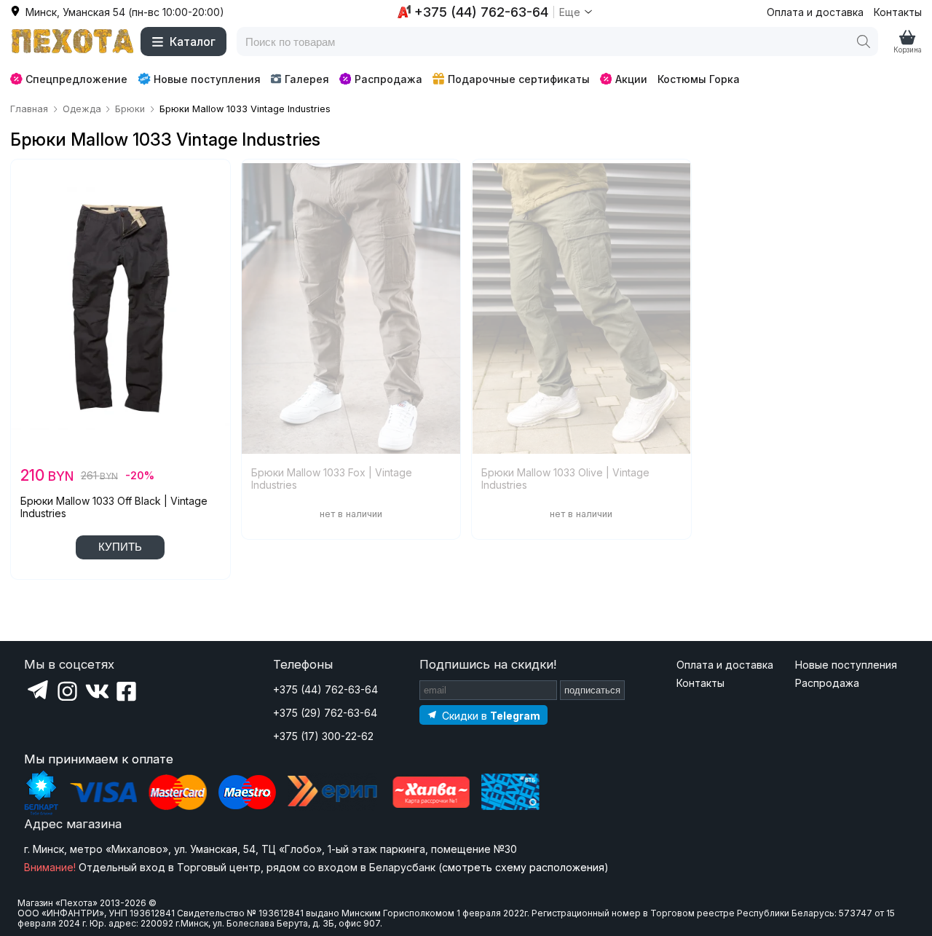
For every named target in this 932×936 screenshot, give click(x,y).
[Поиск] (863, 41)
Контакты (898, 12)
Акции (631, 79)
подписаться (592, 690)
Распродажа (388, 79)
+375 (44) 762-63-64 (325, 689)
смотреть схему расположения (523, 867)
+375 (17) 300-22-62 (323, 736)
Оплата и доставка (815, 12)
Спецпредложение (76, 79)
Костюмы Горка (698, 79)
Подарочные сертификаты (519, 79)
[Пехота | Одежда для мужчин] (72, 41)
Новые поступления (207, 79)
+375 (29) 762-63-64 (325, 713)
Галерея (307, 79)
